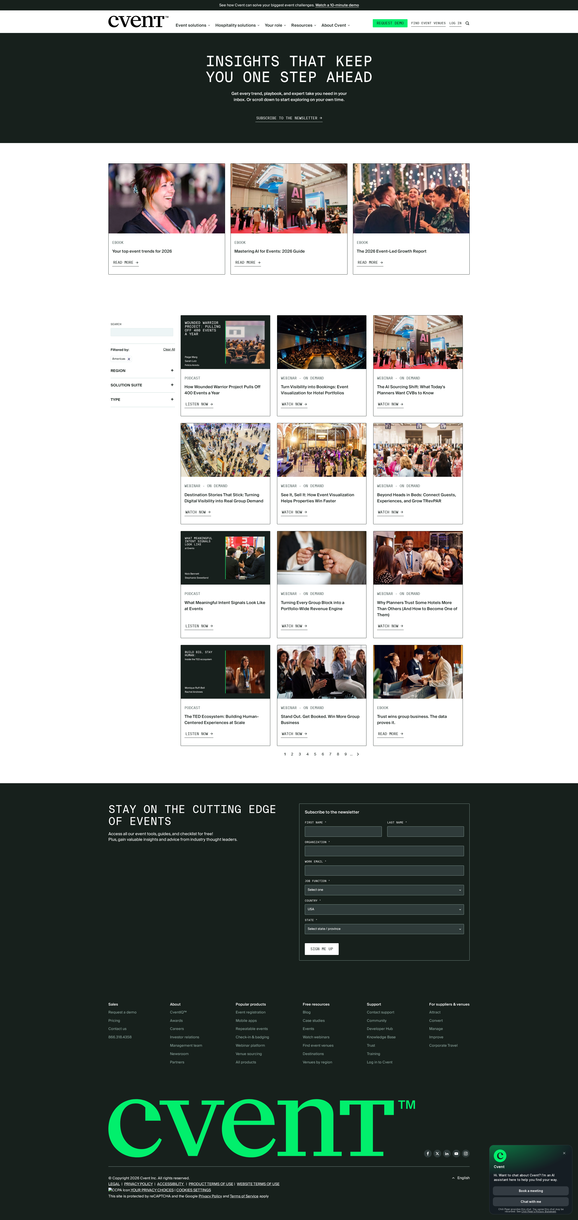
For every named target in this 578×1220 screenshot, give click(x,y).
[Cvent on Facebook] (428, 1153)
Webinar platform (250, 1046)
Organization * (317, 842)
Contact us (117, 1029)
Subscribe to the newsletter (286, 118)
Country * (313, 900)
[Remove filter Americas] (129, 359)
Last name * (397, 822)
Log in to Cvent (379, 1062)
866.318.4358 (120, 1037)
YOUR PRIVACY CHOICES (152, 1190)
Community (377, 1021)
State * (311, 920)
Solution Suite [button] (126, 385)
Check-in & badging (252, 1037)
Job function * (317, 880)
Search (116, 324)
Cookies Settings (193, 1190)
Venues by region (317, 1062)
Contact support (380, 1012)
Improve (436, 1037)
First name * (315, 822)
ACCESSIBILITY (170, 1184)
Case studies (314, 1021)
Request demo (390, 23)
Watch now (292, 404)
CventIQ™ (178, 1012)
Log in (455, 23)
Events (308, 1029)
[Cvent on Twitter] (437, 1153)
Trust (371, 1046)
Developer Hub (380, 1029)
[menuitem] (193, 25)
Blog (307, 1012)
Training (373, 1054)
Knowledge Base (381, 1037)
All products (246, 1062)
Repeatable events (252, 1029)
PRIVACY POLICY (138, 1184)
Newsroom (179, 1054)
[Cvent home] (138, 21)
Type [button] (115, 400)
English (463, 1178)
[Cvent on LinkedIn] (447, 1153)
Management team (186, 1046)
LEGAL (114, 1184)
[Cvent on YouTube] (456, 1153)
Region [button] (118, 371)
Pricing (114, 1021)
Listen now (196, 404)
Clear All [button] (169, 350)
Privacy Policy (210, 1196)
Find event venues (428, 23)
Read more (123, 262)
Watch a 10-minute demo (337, 5)
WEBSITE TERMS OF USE (258, 1184)
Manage (436, 1029)
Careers (177, 1029)
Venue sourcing (249, 1054)
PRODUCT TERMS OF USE (211, 1184)
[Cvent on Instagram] (466, 1153)
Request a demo (122, 1012)
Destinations (313, 1054)
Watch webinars (316, 1037)
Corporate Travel (443, 1046)
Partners (177, 1062)
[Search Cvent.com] (467, 23)
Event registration (251, 1012)
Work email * (315, 861)
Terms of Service (244, 1196)
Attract (434, 1012)
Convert (436, 1021)
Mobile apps (246, 1021)
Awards (176, 1021)
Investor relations (184, 1037)
